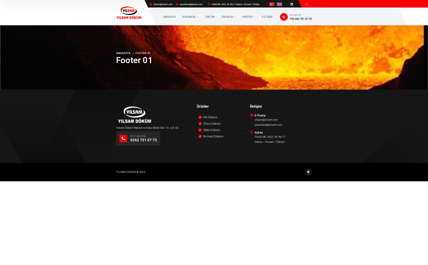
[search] (307, 4)
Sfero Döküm (212, 123)
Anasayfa (123, 53)
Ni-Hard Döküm (213, 136)
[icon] (292, 4)
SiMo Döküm (211, 130)
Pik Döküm (210, 117)
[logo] (128, 12)
